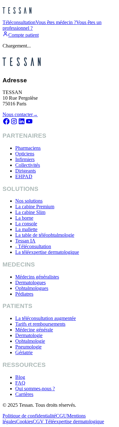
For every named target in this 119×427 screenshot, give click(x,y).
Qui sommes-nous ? (35, 388)
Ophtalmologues (31, 288)
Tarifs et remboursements (40, 324)
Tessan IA (25, 240)
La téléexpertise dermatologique (47, 252)
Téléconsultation (19, 22)
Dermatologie (29, 335)
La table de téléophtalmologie (44, 235)
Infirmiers (25, 159)
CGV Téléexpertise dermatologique (68, 421)
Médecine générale (34, 329)
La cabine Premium (34, 206)
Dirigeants (25, 170)
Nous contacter (20, 114)
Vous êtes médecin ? (56, 22)
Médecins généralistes (37, 276)
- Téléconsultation (33, 246)
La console (26, 223)
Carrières (24, 394)
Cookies (24, 421)
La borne (24, 218)
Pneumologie (28, 346)
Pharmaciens (28, 148)
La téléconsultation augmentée (45, 318)
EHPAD (23, 176)
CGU (61, 415)
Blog (20, 377)
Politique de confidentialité (29, 415)
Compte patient (23, 35)
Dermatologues (30, 282)
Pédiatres (24, 294)
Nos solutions (29, 201)
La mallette (26, 229)
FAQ (20, 383)
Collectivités (27, 165)
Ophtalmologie (30, 341)
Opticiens (24, 153)
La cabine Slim (30, 212)
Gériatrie (24, 352)
